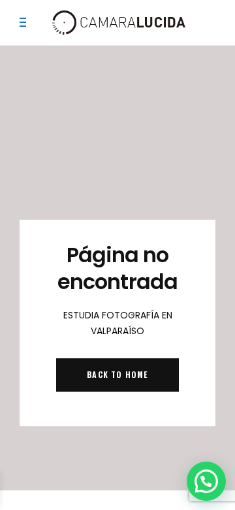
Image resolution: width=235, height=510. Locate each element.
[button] (206, 481)
